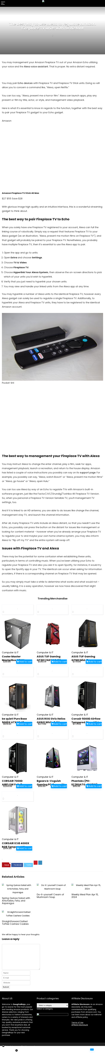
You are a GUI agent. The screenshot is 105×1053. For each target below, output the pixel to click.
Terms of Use (77, 1022)
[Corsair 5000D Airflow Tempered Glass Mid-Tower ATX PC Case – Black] (87, 696)
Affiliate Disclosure (79, 1025)
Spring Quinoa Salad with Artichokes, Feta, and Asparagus (16, 901)
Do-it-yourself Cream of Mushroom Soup (50, 896)
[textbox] (45, 1009)
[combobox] (45, 1009)
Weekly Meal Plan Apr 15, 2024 (84, 896)
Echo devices (25, 83)
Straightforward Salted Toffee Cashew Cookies (15, 923)
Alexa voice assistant (36, 66)
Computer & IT (10, 652)
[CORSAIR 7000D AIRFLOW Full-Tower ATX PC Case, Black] (18, 758)
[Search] (101, 3)
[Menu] (3, 3)
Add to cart (25, 661)
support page (88, 472)
